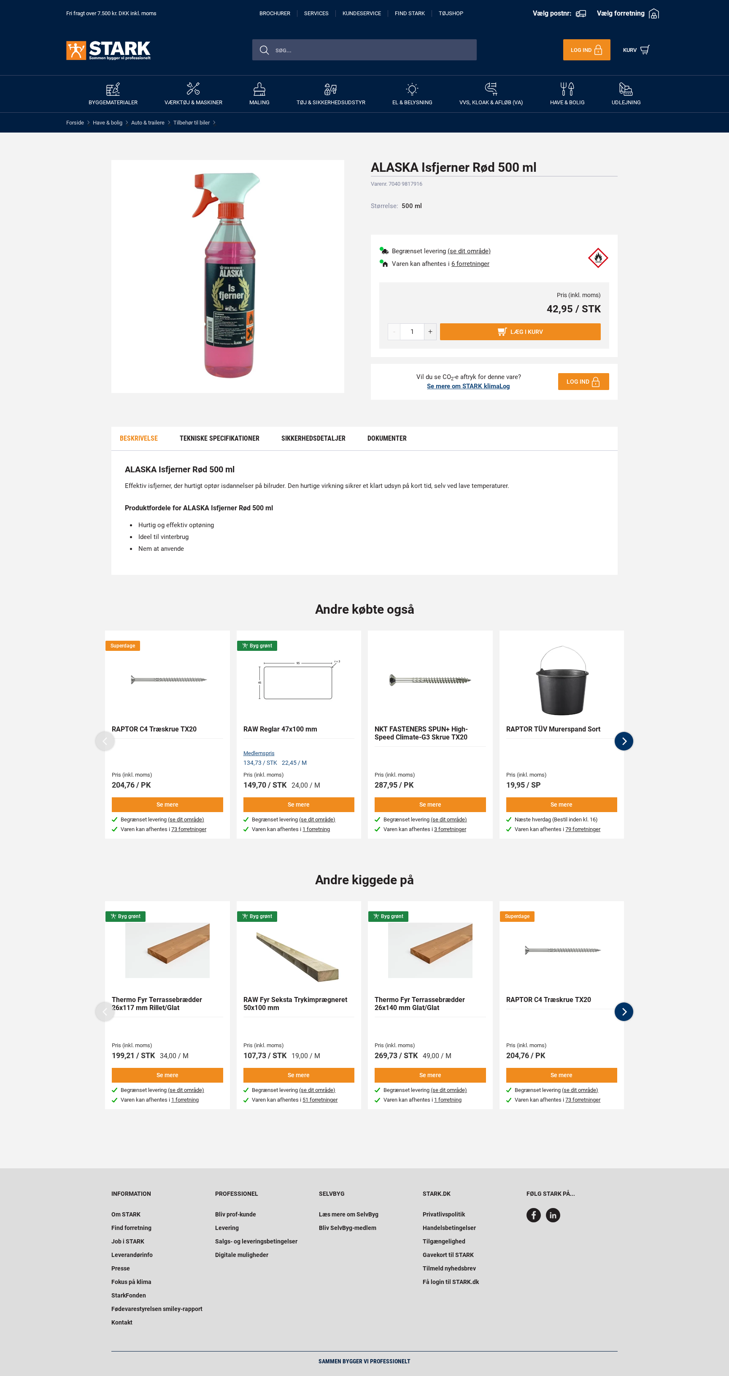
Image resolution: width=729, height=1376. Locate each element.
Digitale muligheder (241, 1254)
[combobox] (364, 49)
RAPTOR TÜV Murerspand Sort (553, 729)
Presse (120, 1268)
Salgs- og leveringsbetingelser (256, 1241)
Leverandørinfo (132, 1254)
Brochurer (274, 13)
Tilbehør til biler (191, 122)
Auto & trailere (148, 122)
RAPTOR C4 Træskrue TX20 (154, 729)
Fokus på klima (131, 1281)
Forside (75, 122)
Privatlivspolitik (444, 1214)
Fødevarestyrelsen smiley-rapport (156, 1309)
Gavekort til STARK (448, 1254)
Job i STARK (127, 1241)
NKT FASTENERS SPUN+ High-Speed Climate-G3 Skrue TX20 (421, 733)
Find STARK (410, 13)
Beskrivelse (139, 438)
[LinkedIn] (553, 1220)
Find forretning (131, 1227)
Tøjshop (451, 13)
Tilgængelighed (444, 1241)
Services (316, 13)
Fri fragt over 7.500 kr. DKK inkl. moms (111, 13)
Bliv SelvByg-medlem (347, 1227)
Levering (227, 1227)
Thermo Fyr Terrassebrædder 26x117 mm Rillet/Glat (157, 1004)
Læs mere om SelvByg (348, 1214)
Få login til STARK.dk (451, 1281)
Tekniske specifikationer (219, 438)
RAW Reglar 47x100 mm (280, 729)
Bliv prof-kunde (235, 1214)
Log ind (578, 381)
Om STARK (125, 1214)
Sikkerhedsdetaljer (313, 438)
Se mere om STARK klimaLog (468, 386)
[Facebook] (535, 1220)
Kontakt (121, 1322)
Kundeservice (362, 13)
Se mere (167, 804)
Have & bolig (107, 122)
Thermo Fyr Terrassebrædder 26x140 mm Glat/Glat (420, 1004)
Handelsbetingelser (449, 1227)
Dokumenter (387, 438)
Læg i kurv (526, 331)
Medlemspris (259, 753)
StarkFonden (128, 1295)
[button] (624, 741)
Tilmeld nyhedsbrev (449, 1268)
